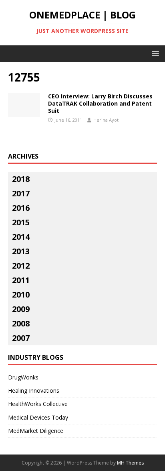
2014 (21, 236)
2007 (21, 337)
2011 (21, 280)
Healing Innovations (33, 390)
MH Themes (130, 462)
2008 (21, 323)
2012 (21, 265)
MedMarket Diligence (35, 430)
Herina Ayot (106, 120)
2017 (21, 193)
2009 (21, 309)
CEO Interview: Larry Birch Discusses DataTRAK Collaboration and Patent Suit (100, 103)
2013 (21, 251)
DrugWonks (23, 377)
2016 (21, 207)
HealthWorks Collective (38, 404)
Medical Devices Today (38, 417)
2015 (21, 222)
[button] (154, 53)
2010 (21, 294)
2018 (21, 178)
